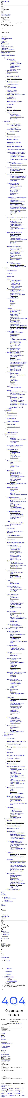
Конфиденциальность (6, 1085)
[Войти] (1, 949)
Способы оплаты (8, 901)
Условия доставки (5, 1056)
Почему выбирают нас (10, 898)
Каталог (3, 1033)
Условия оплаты (5, 1054)
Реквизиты (6, 900)
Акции (2, 1035)
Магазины (3, 1050)
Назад (9, 978)
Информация (4, 1047)
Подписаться (4, 1029)
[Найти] (2, 13)
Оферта (3, 1086)
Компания (3, 1039)
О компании (7, 897)
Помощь (3, 1052)
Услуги (2, 1037)
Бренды (3, 1036)
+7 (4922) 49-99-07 (5, 14)
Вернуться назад (10, 1023)
